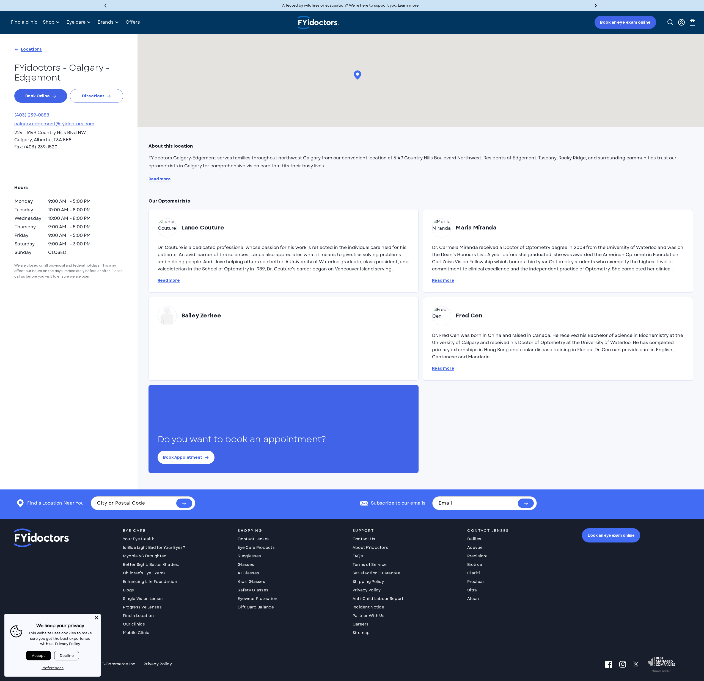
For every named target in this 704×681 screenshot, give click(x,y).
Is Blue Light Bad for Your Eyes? (154, 547)
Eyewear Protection (257, 598)
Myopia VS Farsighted (145, 556)
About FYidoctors (370, 547)
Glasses (246, 564)
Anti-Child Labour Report (378, 598)
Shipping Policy (368, 581)
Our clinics (134, 624)
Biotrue (474, 564)
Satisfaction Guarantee (376, 573)
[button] (596, 5)
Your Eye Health (139, 539)
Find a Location (138, 615)
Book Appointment (182, 457)
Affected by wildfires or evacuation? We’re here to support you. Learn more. (350, 5)
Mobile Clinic (136, 632)
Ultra (472, 590)
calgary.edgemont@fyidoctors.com (54, 124)
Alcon (473, 598)
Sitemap (361, 632)
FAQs (358, 556)
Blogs (128, 590)
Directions (93, 96)
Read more (159, 179)
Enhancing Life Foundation (150, 581)
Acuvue (475, 547)
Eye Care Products (256, 547)
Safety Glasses (253, 590)
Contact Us (364, 539)
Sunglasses (249, 556)
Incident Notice (368, 607)
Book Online (37, 96)
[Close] (96, 618)
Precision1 (477, 556)
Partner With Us (368, 615)
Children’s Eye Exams (144, 573)
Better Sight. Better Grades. (151, 564)
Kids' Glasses (251, 581)
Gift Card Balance (256, 607)
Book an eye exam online (625, 22)
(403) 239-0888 (31, 115)
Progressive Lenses (142, 607)
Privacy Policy (367, 590)
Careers (361, 624)
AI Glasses (248, 573)
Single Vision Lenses (143, 598)
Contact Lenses (254, 539)
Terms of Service (370, 564)
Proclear (475, 581)
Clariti (473, 573)
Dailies (474, 539)
